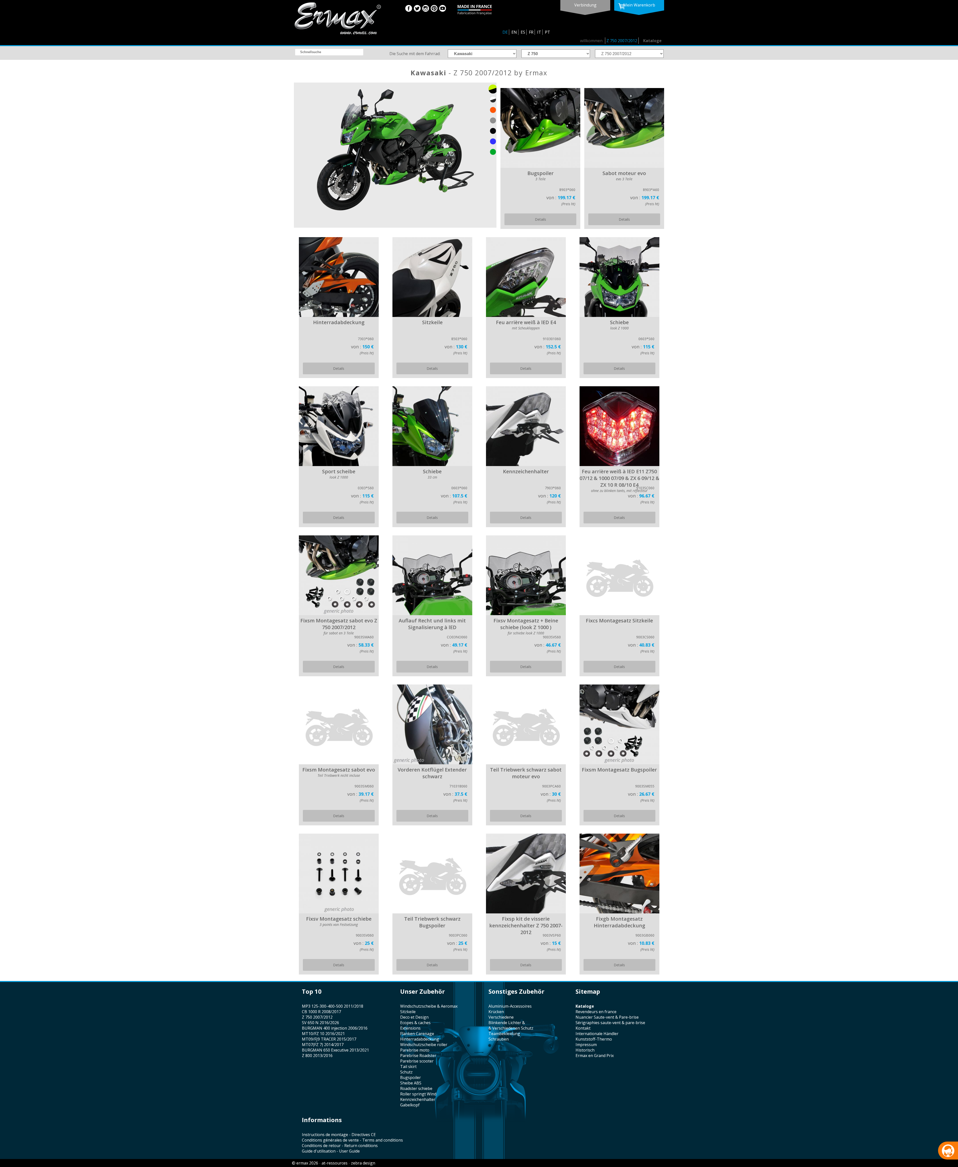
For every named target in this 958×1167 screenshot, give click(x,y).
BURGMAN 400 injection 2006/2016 (334, 1028)
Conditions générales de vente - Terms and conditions (352, 1140)
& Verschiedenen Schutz (510, 1028)
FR (531, 32)
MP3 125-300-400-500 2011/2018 (332, 1006)
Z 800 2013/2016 (317, 1055)
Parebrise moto (414, 1050)
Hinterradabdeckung (419, 1039)
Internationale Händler (597, 1033)
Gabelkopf (410, 1105)
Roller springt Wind (418, 1094)
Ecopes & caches (415, 1022)
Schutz (406, 1072)
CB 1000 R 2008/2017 (321, 1011)
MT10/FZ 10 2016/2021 (323, 1033)
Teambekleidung (504, 1033)
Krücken (496, 1011)
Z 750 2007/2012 (621, 40)
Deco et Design (414, 1017)
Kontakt (583, 1028)
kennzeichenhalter (417, 1099)
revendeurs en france (596, 1011)
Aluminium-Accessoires (510, 1006)
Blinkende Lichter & (506, 1022)
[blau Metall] (492, 141)
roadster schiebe (416, 1088)
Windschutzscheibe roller (423, 1044)
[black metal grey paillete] (492, 130)
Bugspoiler (410, 1077)
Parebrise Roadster (418, 1055)
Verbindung (585, 5)
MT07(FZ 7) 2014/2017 (323, 1044)
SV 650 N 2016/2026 (320, 1022)
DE (505, 32)
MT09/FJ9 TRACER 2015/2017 (329, 1039)
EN (514, 32)
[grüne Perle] (492, 151)
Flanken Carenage (417, 1033)
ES (523, 32)
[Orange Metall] (492, 109)
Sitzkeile (408, 1011)
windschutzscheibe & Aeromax (429, 1006)
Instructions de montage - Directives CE (339, 1134)
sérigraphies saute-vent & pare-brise (610, 1022)
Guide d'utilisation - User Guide (331, 1151)
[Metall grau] (492, 120)
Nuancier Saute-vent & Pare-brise (607, 1017)
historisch (585, 1050)
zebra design (363, 1163)
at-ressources (335, 1163)
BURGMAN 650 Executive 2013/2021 (335, 1050)
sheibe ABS (410, 1083)
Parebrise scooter (417, 1061)
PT (547, 32)
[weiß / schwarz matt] (492, 99)
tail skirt (408, 1066)
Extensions (410, 1028)
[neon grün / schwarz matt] (492, 89)
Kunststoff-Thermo (594, 1039)
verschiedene (501, 1017)
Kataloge (652, 40)
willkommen (591, 40)
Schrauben (498, 1039)
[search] (329, 52)
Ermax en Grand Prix (595, 1055)
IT (539, 32)
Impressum (586, 1044)
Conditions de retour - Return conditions (340, 1145)
